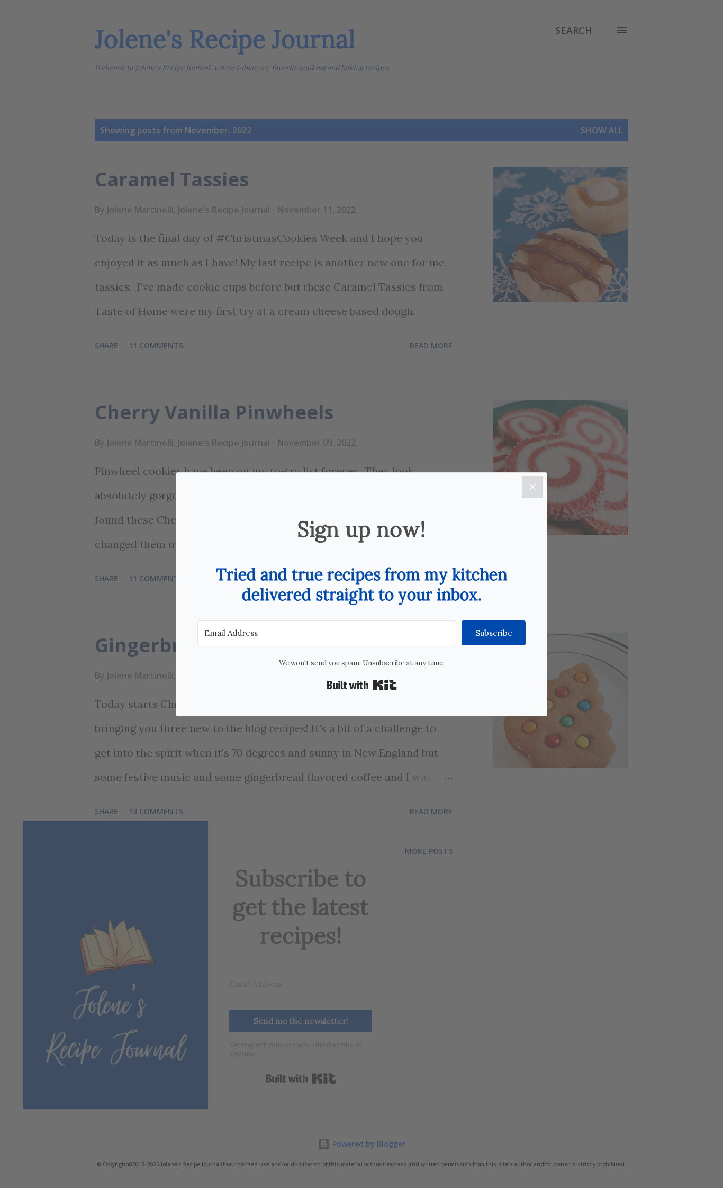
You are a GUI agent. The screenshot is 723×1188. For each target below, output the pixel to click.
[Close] (532, 487)
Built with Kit (362, 685)
